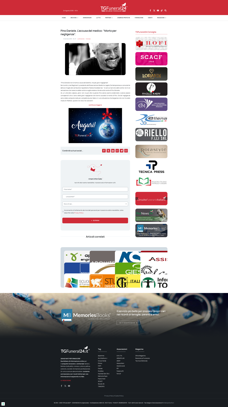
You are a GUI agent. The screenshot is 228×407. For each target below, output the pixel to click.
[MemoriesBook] (86, 315)
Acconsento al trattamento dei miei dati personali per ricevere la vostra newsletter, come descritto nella (93, 211)
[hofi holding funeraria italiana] (151, 38)
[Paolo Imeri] (151, 83)
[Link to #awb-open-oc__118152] (165, 10)
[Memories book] (142, 315)
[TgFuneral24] (114, 3)
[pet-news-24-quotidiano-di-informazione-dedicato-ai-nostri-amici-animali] (151, 209)
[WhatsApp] (117, 150)
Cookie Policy (119, 396)
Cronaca (88, 39)
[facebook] (150, 10)
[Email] (126, 150)
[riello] (151, 129)
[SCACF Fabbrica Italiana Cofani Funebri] (151, 53)
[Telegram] (121, 150)
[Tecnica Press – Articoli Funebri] (151, 161)
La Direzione (80, 39)
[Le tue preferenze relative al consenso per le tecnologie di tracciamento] (3, 404)
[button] (136, 198)
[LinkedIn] (113, 150)
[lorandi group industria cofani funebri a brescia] (151, 68)
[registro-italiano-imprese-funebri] (151, 176)
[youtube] (158, 10)
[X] (108, 150)
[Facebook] (104, 150)
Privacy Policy (78, 213)
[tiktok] (162, 10)
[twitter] (154, 10)
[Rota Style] (151, 145)
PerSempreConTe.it (168, 403)
